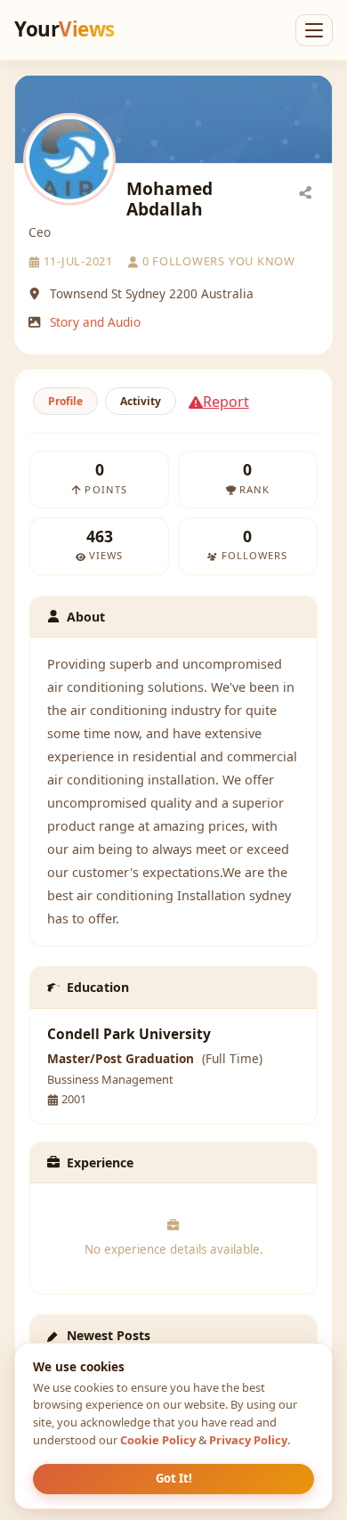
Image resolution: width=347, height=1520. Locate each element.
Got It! (174, 1478)
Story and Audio (95, 321)
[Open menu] (314, 30)
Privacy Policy (248, 1440)
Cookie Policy (158, 1440)
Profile (65, 401)
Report (226, 401)
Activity (140, 401)
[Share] (305, 191)
